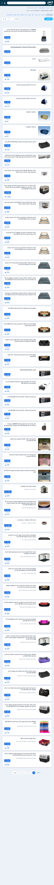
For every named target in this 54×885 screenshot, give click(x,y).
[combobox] (26, 3)
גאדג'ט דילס (8, 494)
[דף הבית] (50, 3)
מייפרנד (7, 39)
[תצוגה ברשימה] (4, 19)
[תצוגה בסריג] (6, 19)
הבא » (14, 772)
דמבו (8, 746)
